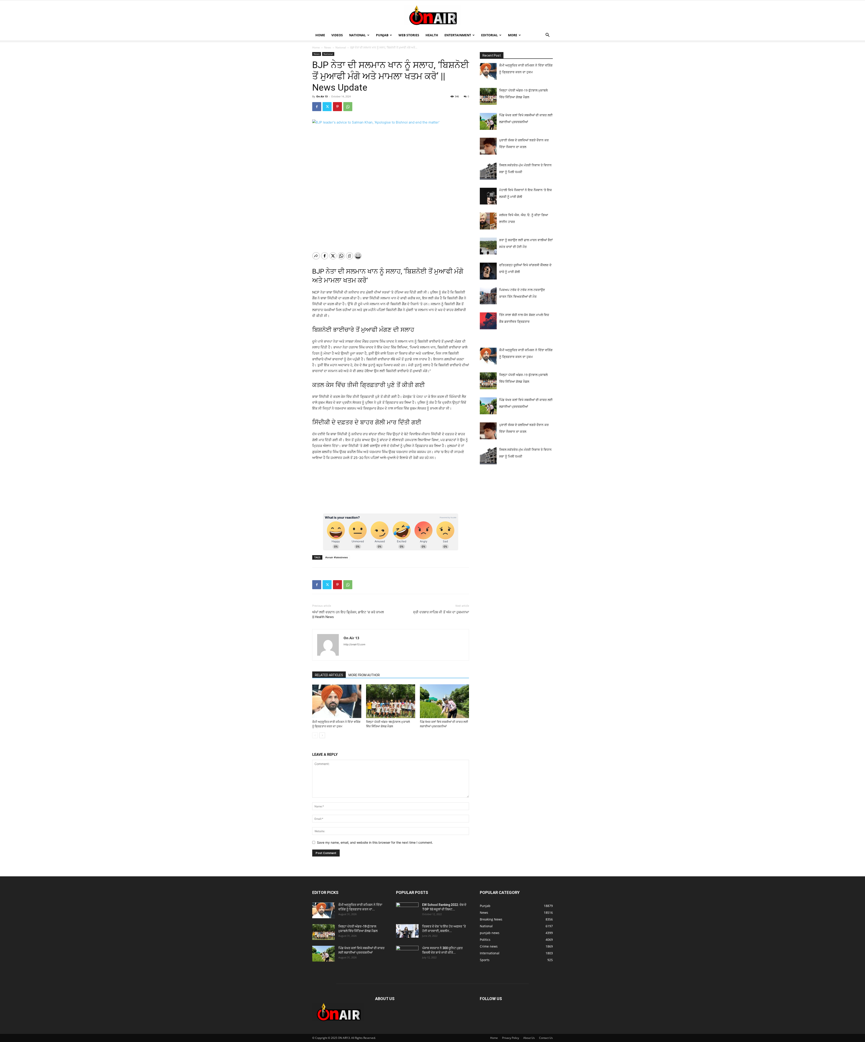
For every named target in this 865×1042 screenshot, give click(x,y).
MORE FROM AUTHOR (364, 675)
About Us (529, 1038)
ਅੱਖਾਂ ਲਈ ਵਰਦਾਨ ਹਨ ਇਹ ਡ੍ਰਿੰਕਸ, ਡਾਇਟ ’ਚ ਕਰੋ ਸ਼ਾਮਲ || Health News (348, 614)
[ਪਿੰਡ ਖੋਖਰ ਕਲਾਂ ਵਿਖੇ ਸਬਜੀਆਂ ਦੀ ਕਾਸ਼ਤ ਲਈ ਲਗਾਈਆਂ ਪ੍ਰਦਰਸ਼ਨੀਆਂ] (444, 701)
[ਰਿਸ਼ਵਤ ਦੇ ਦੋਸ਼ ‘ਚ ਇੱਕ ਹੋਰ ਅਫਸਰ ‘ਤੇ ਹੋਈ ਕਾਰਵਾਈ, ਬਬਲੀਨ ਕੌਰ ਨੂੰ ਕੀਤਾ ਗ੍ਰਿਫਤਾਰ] (407, 931)
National (357, 35)
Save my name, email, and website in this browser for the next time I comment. (375, 842)
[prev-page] (315, 735)
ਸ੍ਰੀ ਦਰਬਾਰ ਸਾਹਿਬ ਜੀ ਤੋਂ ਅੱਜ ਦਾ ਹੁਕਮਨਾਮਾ (441, 612)
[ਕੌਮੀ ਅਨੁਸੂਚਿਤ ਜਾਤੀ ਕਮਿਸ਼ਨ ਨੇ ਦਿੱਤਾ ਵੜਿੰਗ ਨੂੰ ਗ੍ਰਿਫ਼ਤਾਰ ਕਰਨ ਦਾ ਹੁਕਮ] (336, 701)
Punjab (382, 35)
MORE (512, 35)
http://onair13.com (354, 644)
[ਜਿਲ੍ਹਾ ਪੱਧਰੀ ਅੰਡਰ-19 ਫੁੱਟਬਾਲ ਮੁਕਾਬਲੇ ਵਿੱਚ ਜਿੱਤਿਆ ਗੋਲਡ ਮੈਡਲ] (390, 701)
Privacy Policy (510, 1038)
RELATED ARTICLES (329, 675)
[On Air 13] (432, 15)
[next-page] (322, 735)
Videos (337, 35)
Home (320, 35)
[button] (547, 35)
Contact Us (546, 1038)
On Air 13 (322, 96)
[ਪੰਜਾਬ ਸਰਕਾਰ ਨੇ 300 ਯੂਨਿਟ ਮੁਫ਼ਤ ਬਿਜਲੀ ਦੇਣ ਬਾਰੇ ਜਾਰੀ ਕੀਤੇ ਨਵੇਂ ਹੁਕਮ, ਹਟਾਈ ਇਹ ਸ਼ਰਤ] (407, 952)
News (327, 47)
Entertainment (457, 35)
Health (432, 35)
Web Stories (408, 35)
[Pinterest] (337, 106)
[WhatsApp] (347, 106)
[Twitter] (327, 106)
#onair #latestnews (336, 557)
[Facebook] (316, 106)
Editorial (489, 35)
